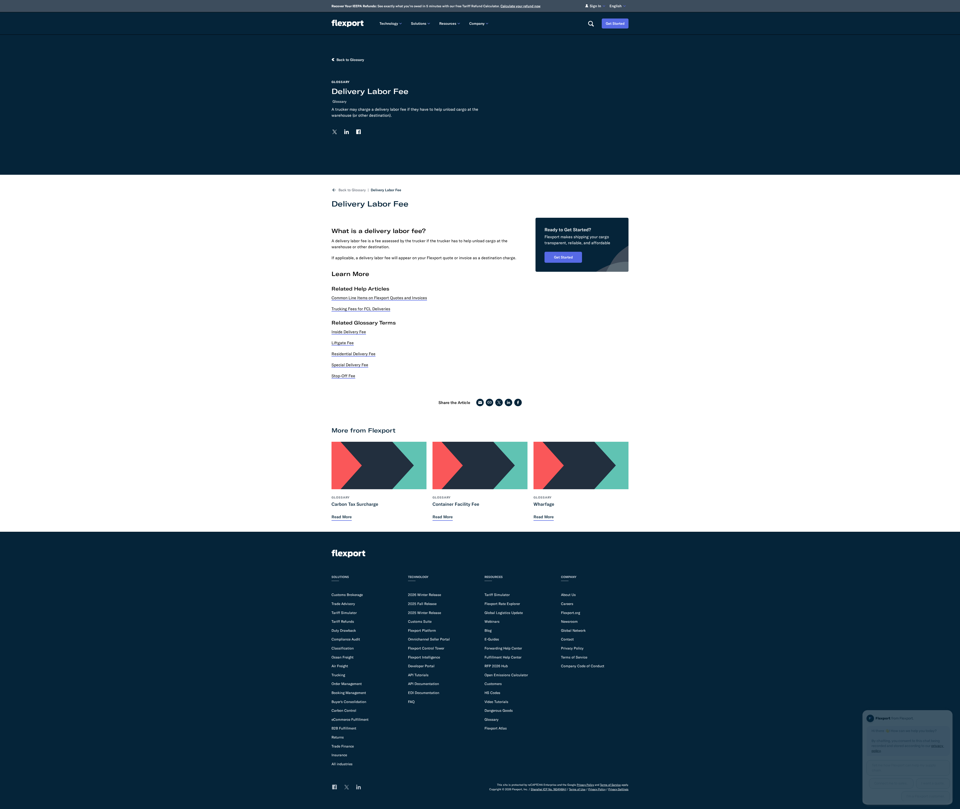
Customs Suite (420, 621)
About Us (568, 594)
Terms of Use (577, 789)
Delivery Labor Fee (386, 190)
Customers (493, 684)
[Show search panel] (591, 23)
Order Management (347, 684)
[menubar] (480, 23)
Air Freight (340, 666)
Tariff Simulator (344, 612)
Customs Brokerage (347, 594)
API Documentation (423, 684)
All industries (342, 764)
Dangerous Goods (498, 710)
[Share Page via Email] (480, 402)
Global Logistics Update (503, 612)
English (616, 6)
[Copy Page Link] (489, 402)
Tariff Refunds (343, 621)
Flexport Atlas (495, 728)
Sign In (595, 6)
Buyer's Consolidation (349, 702)
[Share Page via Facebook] (518, 402)
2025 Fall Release (422, 604)
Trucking (338, 675)
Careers (567, 604)
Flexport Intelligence (424, 657)
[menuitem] (391, 23)
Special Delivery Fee (350, 364)
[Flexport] (348, 23)
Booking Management (349, 692)
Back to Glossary (352, 190)
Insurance (339, 755)
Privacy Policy (572, 648)
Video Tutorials (496, 702)
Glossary (339, 101)
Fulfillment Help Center (503, 657)
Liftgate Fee (343, 342)
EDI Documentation (423, 692)
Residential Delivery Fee (354, 353)
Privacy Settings (618, 789)
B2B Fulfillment (344, 728)
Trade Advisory (343, 604)
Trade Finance (343, 746)
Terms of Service (574, 657)
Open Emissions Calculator (506, 675)
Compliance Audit (346, 639)
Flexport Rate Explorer (502, 604)
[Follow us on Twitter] (335, 132)
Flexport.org (570, 612)
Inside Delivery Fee (349, 331)
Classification (343, 648)
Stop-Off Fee (343, 375)
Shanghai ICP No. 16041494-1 (548, 789)
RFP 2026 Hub (496, 666)
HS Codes (492, 692)
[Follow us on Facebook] (359, 132)
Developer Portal (421, 666)
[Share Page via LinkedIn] (508, 402)
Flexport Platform (422, 630)
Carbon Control (344, 710)
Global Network (573, 630)
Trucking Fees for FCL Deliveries (361, 308)
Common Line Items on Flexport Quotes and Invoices (379, 297)
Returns (338, 737)
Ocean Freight (343, 657)
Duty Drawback (344, 630)
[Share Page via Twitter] (499, 402)
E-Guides (491, 639)
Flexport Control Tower (426, 648)
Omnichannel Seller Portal (429, 639)
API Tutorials (418, 675)
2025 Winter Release (424, 612)
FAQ (411, 702)
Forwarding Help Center (503, 648)
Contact (567, 639)
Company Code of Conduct (582, 666)
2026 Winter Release (424, 594)
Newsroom (569, 621)
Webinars (492, 621)
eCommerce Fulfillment (350, 719)
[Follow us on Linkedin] (347, 132)
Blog (488, 630)
